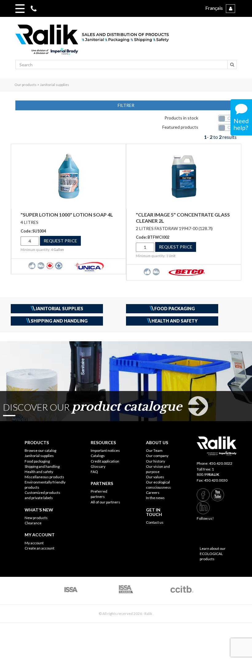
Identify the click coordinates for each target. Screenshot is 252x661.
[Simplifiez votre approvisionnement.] (126, 42)
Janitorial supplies (39, 455)
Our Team (154, 450)
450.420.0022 (220, 463)
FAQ (94, 471)
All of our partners (105, 502)
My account (34, 543)
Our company (157, 455)
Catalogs (98, 455)
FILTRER (126, 105)
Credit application (105, 461)
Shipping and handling (42, 466)
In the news (155, 497)
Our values (155, 477)
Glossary (98, 466)
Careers (152, 492)
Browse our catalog (40, 450)
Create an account (39, 548)
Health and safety (39, 471)
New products (36, 517)
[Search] (232, 64)
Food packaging (37, 461)
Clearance (33, 523)
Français (214, 8)
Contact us (154, 522)
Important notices (105, 450)
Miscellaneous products (44, 477)
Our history (155, 461)
